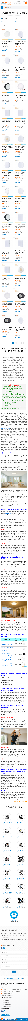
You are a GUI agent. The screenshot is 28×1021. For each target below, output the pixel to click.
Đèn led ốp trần (5, 428)
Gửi (14, 971)
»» (24, 342)
